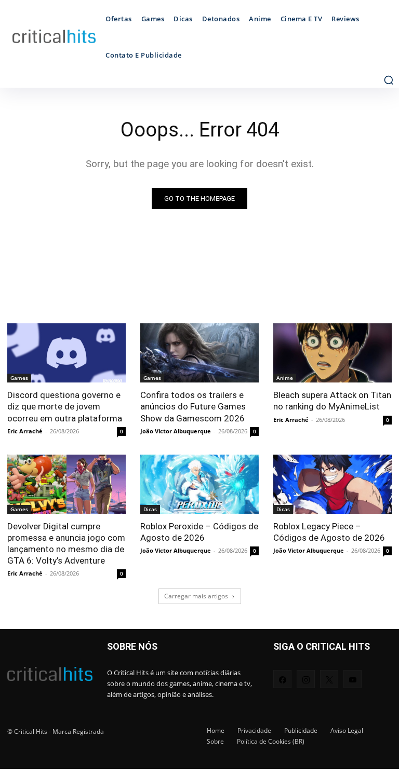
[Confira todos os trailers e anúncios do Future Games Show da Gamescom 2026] (199, 352)
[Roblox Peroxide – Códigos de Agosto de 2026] (199, 484)
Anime (284, 377)
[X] (329, 679)
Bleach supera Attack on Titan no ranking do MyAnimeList (332, 401)
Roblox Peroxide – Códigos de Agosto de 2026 (199, 532)
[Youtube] (352, 679)
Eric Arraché (25, 431)
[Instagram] (306, 679)
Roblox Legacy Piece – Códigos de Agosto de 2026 (329, 532)
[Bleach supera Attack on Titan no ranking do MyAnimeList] (332, 352)
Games (19, 377)
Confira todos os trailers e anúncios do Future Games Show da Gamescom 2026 (193, 406)
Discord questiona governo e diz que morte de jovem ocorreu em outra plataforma (64, 406)
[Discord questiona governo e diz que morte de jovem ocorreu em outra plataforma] (66, 352)
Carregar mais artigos (196, 596)
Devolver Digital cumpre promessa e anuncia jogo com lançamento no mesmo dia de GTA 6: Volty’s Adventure (66, 543)
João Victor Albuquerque (175, 431)
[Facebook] (282, 679)
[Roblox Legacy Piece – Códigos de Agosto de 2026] (332, 484)
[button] (388, 80)
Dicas (150, 509)
